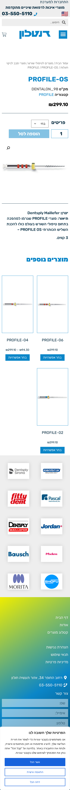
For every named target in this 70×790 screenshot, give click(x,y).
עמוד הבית (61, 63)
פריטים (58, 122)
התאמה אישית (35, 772)
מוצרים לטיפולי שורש (40, 63)
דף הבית (61, 617)
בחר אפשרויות (52, 357)
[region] (35, 758)
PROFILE (33, 67)
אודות (64, 625)
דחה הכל (35, 782)
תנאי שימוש (59, 654)
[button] (63, 34)
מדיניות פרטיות (56, 662)
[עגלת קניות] (4, 34)
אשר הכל (35, 762)
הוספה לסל (29, 133)
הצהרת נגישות (57, 647)
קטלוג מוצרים (57, 632)
